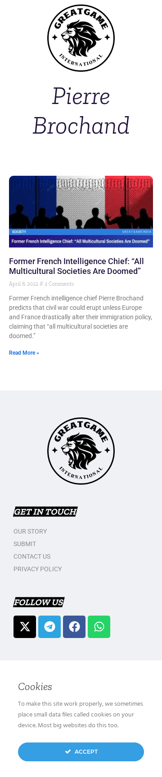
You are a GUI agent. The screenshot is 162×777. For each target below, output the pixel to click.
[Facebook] (74, 627)
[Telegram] (49, 627)
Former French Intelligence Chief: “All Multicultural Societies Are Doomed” (76, 266)
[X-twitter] (25, 627)
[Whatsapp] (99, 627)
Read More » (24, 353)
